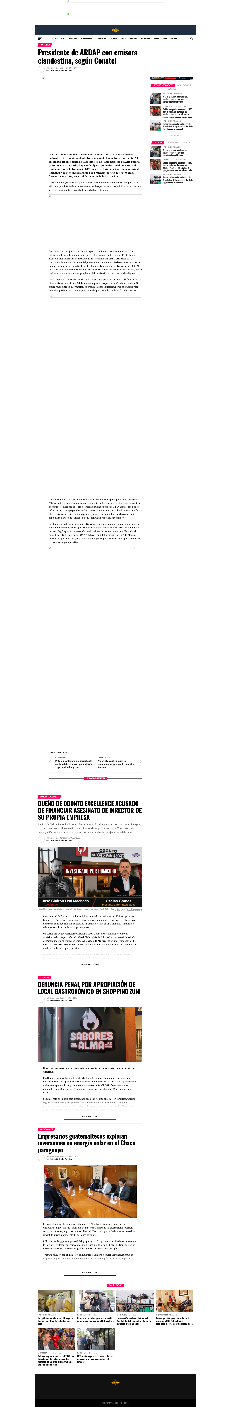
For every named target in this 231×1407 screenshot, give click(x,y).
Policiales (175, 38)
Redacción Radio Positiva (60, 70)
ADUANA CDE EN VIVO (129, 38)
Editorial (114, 38)
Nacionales (145, 38)
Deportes (102, 38)
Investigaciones (160, 38)
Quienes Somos (58, 38)
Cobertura (72, 38)
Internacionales (87, 38)
